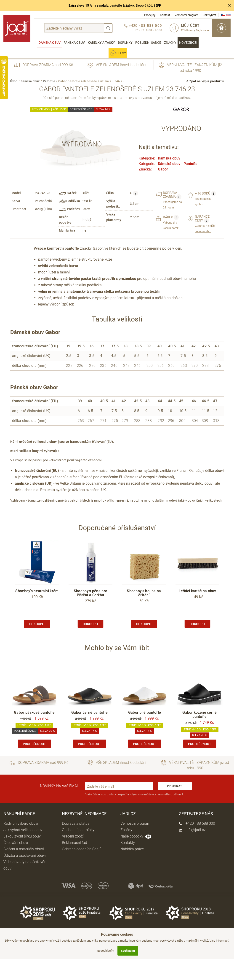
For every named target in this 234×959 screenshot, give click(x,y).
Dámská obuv (50, 42)
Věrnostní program (186, 15)
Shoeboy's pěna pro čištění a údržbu (90, 593)
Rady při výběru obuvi (20, 823)
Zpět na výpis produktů (206, 81)
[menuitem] (49, 42)
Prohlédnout (34, 744)
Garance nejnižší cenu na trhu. (205, 224)
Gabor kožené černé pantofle (199, 714)
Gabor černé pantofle (89, 712)
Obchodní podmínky (78, 830)
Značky (170, 42)
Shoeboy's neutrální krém (36, 591)
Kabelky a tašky (101, 42)
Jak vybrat (209, 15)
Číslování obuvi (15, 842)
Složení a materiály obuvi (23, 849)
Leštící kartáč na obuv (197, 591)
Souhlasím (128, 950)
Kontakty (127, 842)
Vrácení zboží (73, 836)
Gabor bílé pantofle (144, 712)
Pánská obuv (74, 42)
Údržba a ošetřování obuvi (24, 855)
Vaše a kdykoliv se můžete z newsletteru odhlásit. (134, 794)
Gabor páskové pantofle (34, 712)
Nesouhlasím (105, 950)
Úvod (14, 81)
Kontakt (165, 15)
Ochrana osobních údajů (81, 849)
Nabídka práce (132, 849)
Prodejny (149, 15)
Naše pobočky (135, 836)
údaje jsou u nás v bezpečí (110, 794)
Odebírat (174, 786)
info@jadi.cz (195, 830)
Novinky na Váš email (60, 786)
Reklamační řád (74, 842)
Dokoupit (37, 624)
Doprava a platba (76, 823)
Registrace (202, 30)
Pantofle (49, 81)
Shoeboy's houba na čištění (144, 593)
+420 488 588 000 (200, 823)
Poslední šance (148, 42)
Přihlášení (187, 30)
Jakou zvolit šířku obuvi (22, 836)
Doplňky (125, 42)
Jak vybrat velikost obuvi (23, 830)
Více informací (219, 940)
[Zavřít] (229, 5)
